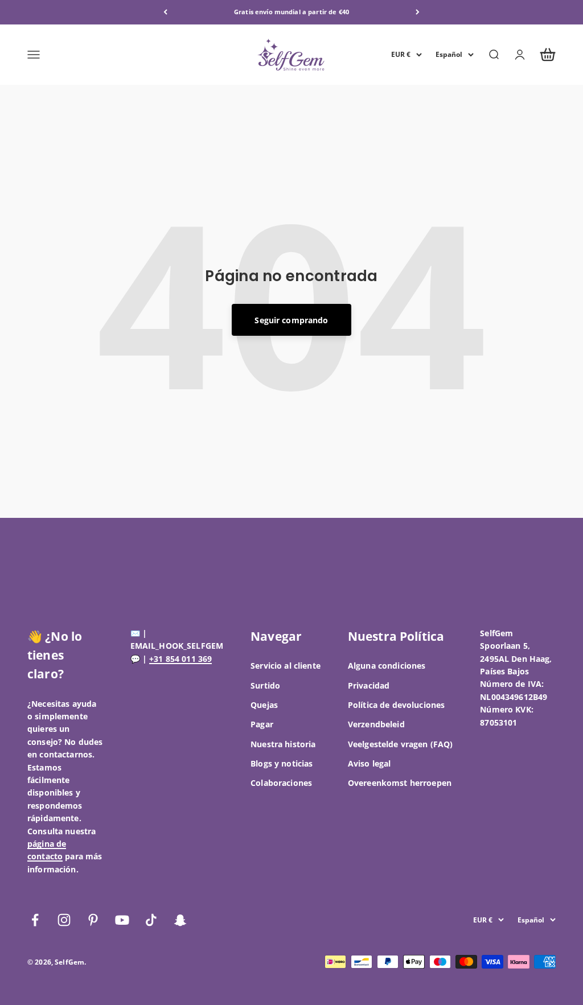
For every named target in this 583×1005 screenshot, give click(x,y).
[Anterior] (165, 12)
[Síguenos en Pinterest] (93, 920)
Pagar (262, 724)
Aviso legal (369, 763)
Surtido (265, 685)
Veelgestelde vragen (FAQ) (400, 744)
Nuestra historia (283, 744)
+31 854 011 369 (180, 658)
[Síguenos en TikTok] (151, 920)
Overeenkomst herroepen (399, 782)
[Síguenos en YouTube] (122, 920)
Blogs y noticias (282, 763)
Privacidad (368, 685)
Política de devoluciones (396, 704)
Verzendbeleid (376, 724)
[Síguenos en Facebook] (35, 920)
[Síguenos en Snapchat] (180, 920)
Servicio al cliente (286, 665)
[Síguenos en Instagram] (64, 920)
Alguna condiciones (387, 665)
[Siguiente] (418, 12)
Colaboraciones (281, 782)
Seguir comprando (291, 320)
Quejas (264, 704)
